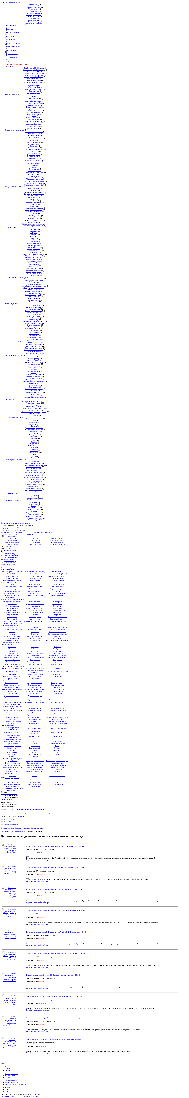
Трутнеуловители (34, 222)
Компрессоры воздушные (34, 389)
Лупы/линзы (33, 201)
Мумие (33, 511)
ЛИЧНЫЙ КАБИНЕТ (8, 532)
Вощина (33, 96)
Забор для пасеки (34, 396)
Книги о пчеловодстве (33, 479)
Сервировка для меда (33, 344)
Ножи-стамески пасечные (34, 291)
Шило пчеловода (34, 298)
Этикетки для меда (33, 314)
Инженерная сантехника (34, 406)
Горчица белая (34, 422)
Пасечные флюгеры (33, 359)
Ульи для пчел (9, 66)
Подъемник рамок (34, 126)
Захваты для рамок (33, 284)
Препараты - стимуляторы (33, 139)
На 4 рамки (33, 233)
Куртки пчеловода (33, 8)
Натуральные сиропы (33, 516)
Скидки (7, 1077)
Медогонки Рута (33, 245)
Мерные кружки (33, 330)
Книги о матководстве (33, 468)
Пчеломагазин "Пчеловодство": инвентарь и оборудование (21, 1096)
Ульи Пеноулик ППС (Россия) (34, 68)
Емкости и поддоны (33, 325)
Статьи (7, 1089)
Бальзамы (33, 502)
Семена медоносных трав (13, 417)
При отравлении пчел (34, 156)
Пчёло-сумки (34, 335)
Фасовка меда (33, 320)
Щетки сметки (33, 302)
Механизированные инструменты (33, 401)
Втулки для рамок (34, 109)
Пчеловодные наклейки (34, 474)
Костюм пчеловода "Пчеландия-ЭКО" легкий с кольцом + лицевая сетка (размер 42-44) (55, 1018)
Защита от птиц (34, 176)
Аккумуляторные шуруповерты (33, 397)
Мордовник (34, 444)
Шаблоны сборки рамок (34, 103)
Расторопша (34, 451)
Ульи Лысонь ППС (33, 71)
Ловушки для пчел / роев (34, 366)
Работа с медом (10, 304)
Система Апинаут (34, 217)
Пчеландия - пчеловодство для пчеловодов (30, 809)
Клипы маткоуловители (33, 197)
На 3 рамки (33, 231)
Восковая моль (33, 504)
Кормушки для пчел (33, 364)
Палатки (33, 373)
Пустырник (34, 447)
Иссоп (34, 433)
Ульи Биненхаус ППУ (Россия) (33, 70)
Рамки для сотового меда (33, 346)
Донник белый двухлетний (34, 428)
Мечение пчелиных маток (33, 203)
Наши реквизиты (6, 799)
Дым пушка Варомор (33, 178)
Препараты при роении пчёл (33, 149)
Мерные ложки (34, 334)
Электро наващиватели (33, 117)
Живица (33, 506)
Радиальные (34, 252)
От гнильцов (33, 137)
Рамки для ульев (33, 98)
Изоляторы (33, 190)
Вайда (34, 421)
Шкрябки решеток (34, 300)
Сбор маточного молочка (33, 348)
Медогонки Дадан (33, 243)
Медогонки (8, 227)
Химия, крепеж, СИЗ (34, 410)
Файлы (34, 491)
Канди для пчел (33, 153)
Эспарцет (34, 458)
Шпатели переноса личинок (33, 226)
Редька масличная (34, 452)
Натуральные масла (33, 514)
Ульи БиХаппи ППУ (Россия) (33, 75)
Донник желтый (33, 431)
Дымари (33, 282)
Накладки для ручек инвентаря (34, 288)
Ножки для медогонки (33, 272)
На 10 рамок (34, 238)
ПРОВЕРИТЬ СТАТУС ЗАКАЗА (12, 534)
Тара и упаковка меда (33, 305)
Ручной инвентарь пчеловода (15, 277)
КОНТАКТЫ (21, 531)
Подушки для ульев (33, 93)
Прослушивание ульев (33, 374)
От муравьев (34, 167)
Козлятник (34, 438)
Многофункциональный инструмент (34, 286)
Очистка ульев (33, 293)
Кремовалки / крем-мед (33, 337)
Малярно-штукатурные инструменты (33, 412)
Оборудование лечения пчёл (33, 185)
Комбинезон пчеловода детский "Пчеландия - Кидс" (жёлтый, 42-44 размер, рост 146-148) (56, 932)
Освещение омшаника (33, 376)
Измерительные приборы (33, 328)
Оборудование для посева (33, 419)
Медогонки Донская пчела (34, 257)
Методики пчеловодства (33, 472)
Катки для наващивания (33, 121)
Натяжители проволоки (34, 125)
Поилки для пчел (33, 367)
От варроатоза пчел (33, 133)
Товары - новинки (10, 790)
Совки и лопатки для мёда (33, 295)
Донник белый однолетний (34, 429)
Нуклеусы (33, 206)
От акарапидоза (33, 144)
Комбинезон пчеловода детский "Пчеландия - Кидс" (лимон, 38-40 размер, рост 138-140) (55, 889)
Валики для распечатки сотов (34, 279)
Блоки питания (34, 387)
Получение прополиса (33, 351)
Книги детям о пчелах (33, 488)
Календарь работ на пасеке (34, 463)
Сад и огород (33, 415)
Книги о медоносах (33, 481)
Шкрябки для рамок (34, 114)
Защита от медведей (34, 162)
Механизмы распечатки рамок (33, 321)
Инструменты (9, 399)
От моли (34, 165)
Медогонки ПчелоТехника (34, 259)
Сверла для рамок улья (33, 112)
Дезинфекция (33, 151)
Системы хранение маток (34, 220)
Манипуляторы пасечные (33, 380)
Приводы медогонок (33, 273)
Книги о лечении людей (33, 484)
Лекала (34, 116)
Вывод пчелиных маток (13, 187)
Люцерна (34, 442)
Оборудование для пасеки (13, 355)
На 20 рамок (34, 240)
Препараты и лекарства (34, 499)
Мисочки (33, 204)
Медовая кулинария (34, 470)
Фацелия (34, 456)
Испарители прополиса (34, 353)
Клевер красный (33, 436)
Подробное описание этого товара (37, 860)
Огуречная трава (34, 445)
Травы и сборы (33, 520)
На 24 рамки (34, 242)
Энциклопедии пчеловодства (33, 477)
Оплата (7, 1070)
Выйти (7, 1091)
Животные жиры (33, 507)
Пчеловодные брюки (33, 15)
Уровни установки (33, 87)
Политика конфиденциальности (15, 1084)
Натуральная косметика (33, 513)
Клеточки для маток (33, 195)
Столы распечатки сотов (33, 311)
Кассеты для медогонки (34, 268)
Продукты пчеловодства (33, 518)
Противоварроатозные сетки (33, 172)
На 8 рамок (34, 236)
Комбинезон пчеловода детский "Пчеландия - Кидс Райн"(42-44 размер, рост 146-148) (55, 867)
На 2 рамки (33, 229)
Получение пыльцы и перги (33, 350)
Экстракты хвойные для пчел (34, 160)
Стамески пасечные (33, 296)
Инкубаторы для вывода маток (34, 194)
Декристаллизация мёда (33, 316)
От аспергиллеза (33, 148)
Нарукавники (33, 9)
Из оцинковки (34, 265)
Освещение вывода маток (33, 210)
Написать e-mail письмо (9, 794)
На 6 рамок (33, 234)
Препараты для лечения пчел (14, 130)
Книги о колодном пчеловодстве (34, 465)
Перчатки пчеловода (33, 13)
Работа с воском (33, 343)
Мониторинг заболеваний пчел (33, 181)
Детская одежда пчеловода (34, 24)
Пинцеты (33, 213)
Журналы (34, 483)
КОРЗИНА (20, 532)
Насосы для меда (34, 327)
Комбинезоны (33, 4)
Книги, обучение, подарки (14, 460)
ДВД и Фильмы (33, 461)
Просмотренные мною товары (13, 788)
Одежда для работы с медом (33, 323)
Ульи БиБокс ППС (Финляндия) (33, 73)
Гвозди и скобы (33, 119)
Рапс (34, 449)
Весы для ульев (34, 91)
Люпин (34, 440)
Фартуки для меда (34, 22)
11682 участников (18, 816)
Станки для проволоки (33, 100)
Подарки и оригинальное (33, 490)
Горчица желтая (34, 424)
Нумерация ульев (33, 84)
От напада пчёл (34, 169)
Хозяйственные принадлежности (34, 408)
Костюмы (33, 6)
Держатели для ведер (34, 339)
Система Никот (33, 218)
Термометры (34, 390)
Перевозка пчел (34, 383)
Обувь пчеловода (33, 11)
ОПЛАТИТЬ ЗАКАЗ (31, 532)
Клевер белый (34, 435)
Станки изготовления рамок (33, 102)
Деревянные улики (33, 78)
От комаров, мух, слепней (33, 183)
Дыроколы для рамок (33, 110)
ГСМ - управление (34, 385)
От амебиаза (34, 146)
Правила (8, 1069)
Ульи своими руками (34, 80)
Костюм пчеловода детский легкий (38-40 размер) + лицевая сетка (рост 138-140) (53, 975)
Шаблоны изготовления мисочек (33, 224)
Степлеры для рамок (33, 123)
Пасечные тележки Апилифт (33, 362)
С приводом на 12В (33, 249)
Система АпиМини (33, 215)
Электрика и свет (34, 413)
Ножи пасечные (33, 289)
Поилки (34, 497)
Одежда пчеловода (11, 2)
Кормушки (33, 495)
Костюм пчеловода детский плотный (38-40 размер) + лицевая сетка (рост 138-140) (54, 996)
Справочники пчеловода (33, 475)
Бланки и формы (34, 486)
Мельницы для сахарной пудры (33, 382)
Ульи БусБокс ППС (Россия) (33, 77)
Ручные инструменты (33, 403)
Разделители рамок (33, 128)
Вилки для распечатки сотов (33, 281)
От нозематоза (33, 140)
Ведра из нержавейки (33, 307)
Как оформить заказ (11, 1074)
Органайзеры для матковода (34, 208)
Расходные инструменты (34, 405)
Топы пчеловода (33, 20)
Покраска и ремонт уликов (34, 89)
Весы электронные (33, 312)
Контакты (8, 1067)
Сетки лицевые (33, 16)
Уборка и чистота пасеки (33, 392)
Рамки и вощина (10, 94)
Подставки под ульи (33, 86)
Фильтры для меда (33, 309)
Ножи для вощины (34, 105)
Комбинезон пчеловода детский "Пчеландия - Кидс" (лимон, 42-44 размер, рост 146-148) (55, 953)
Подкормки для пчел (33, 155)
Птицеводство (9, 493)
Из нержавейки (33, 263)
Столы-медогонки (34, 275)
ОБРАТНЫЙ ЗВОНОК (8, 531)
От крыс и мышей (33, 164)
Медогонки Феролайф (33, 261)
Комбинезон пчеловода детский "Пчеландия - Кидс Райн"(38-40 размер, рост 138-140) (55, 846)
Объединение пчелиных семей (34, 179)
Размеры (7, 1087)
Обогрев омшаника (33, 371)
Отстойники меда (34, 318)
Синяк (34, 454)
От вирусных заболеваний (34, 132)
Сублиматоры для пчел (33, 158)
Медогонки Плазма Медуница (33, 254)
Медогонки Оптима (33, 266)
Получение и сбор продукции (15, 341)
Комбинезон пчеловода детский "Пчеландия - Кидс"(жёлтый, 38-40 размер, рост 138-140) (56, 910)
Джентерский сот (33, 188)
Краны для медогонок (33, 270)
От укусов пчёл (33, 174)
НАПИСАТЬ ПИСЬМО (46, 532)
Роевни (33, 369)
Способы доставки (11, 1081)
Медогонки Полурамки (34, 247)
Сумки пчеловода (33, 18)
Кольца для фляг (33, 332)
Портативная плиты (34, 360)
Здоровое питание (33, 509)
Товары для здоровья (12, 500)
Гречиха (34, 426)
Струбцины (34, 394)
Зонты (34, 357)
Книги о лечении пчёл (33, 467)
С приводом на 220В (34, 250)
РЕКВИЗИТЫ (28, 534)
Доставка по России (11, 1082)
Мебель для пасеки (34, 378)
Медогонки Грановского (33, 256)
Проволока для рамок (33, 107)
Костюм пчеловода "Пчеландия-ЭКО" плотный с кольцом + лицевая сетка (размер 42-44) (56, 1039)
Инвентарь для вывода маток (33, 192)
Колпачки (33, 199)
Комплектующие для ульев (33, 82)
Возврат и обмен (10, 1075)
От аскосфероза (33, 135)
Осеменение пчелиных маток (34, 211)
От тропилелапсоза (33, 142)
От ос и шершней (34, 171)
